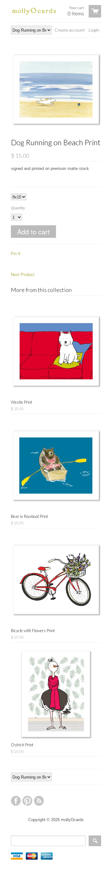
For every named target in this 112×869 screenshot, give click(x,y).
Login (94, 30)
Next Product (23, 274)
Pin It (16, 253)
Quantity (18, 208)
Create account (69, 30)
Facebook (16, 801)
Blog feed (39, 801)
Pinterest (27, 801)
